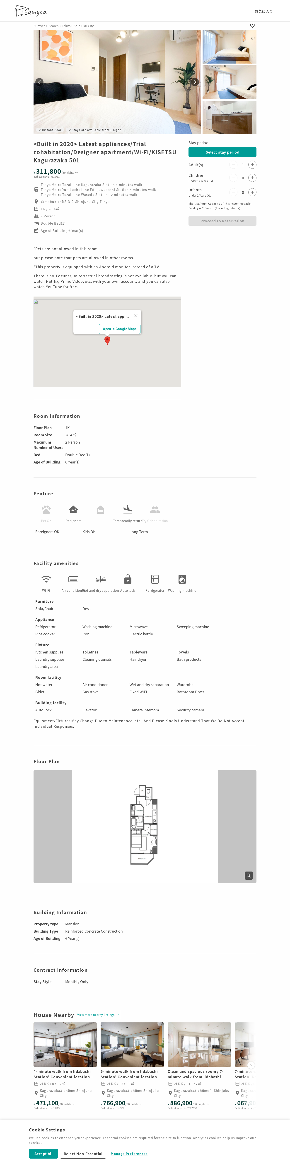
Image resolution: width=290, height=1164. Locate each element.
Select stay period (222, 152)
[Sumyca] (31, 11)
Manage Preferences (129, 1153)
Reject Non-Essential (83, 1153)
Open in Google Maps (120, 329)
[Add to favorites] (252, 26)
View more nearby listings (95, 1014)
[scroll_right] (251, 1065)
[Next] (195, 82)
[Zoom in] (249, 876)
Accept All (43, 1153)
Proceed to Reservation (222, 220)
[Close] (135, 315)
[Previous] (39, 82)
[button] (229, 47)
